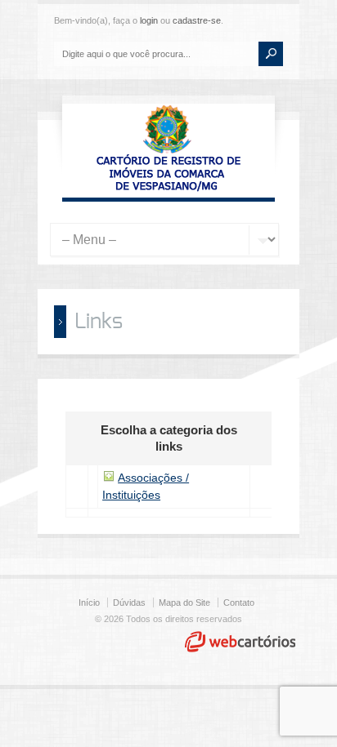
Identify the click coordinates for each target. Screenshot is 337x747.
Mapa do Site (184, 602)
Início (89, 602)
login (149, 20)
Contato (238, 602)
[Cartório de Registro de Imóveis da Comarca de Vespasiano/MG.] (168, 189)
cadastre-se (197, 20)
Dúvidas (129, 602)
